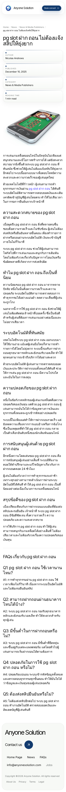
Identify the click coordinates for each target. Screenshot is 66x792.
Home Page (14, 757)
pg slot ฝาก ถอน (39, 188)
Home (6, 27)
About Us (11, 781)
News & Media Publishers (31, 27)
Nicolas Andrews (14, 58)
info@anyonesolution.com (24, 765)
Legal (41, 781)
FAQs (43, 757)
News (14, 27)
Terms (32, 781)
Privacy (22, 781)
